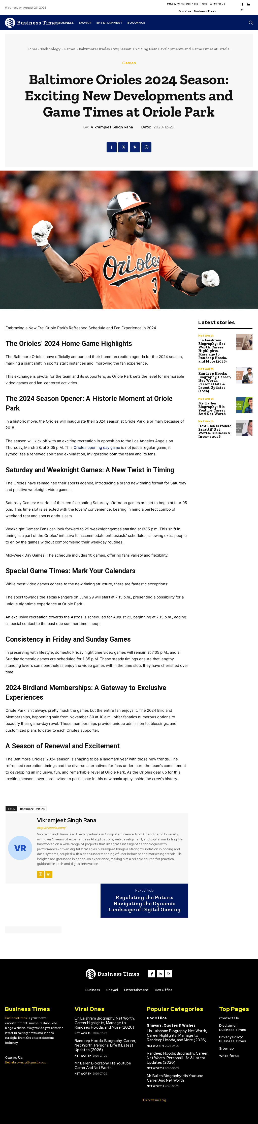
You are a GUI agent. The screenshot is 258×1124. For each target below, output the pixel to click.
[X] (123, 147)
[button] (250, 22)
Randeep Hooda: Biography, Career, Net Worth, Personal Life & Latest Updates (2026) (214, 382)
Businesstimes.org (154, 1100)
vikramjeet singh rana (112, 127)
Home (31, 49)
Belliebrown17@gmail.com (25, 1062)
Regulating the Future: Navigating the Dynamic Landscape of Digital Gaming (144, 903)
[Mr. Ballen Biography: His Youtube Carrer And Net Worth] (244, 405)
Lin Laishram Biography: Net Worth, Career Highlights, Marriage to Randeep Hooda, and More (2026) (212, 351)
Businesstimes (16, 1018)
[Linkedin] (248, 5)
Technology (50, 49)
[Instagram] (40, 874)
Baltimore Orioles (32, 809)
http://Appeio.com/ (51, 828)
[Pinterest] (135, 147)
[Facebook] (242, 5)
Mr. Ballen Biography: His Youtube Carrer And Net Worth (212, 408)
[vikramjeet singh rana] (20, 848)
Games (70, 49)
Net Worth (206, 335)
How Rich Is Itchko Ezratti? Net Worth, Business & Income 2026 (214, 431)
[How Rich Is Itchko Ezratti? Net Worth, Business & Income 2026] (244, 428)
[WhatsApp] (146, 147)
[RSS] (242, 11)
